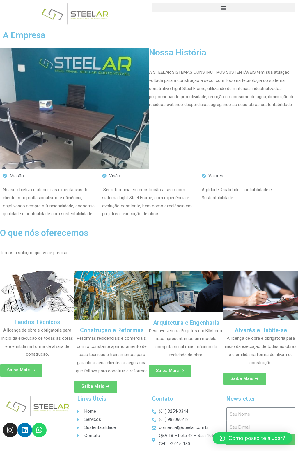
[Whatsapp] (39, 430)
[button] (223, 7)
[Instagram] (10, 430)
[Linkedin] (24, 430)
